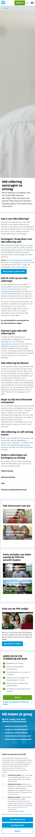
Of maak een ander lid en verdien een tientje (16, 703)
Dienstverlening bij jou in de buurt (18, 736)
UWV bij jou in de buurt (14, 250)
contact (16, 262)
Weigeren (17, 831)
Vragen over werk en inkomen (16, 733)
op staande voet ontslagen (21, 260)
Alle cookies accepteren (17, 819)
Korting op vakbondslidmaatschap (14, 489)
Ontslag (6, 8)
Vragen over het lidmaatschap (16, 729)
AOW (3, 483)
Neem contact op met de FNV (16, 726)
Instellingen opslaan (17, 825)
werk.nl (31, 250)
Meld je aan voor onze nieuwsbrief (18, 739)
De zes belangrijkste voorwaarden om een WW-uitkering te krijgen (15, 321)
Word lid (17, 697)
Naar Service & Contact (12, 644)
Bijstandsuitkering (8, 477)
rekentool (20, 392)
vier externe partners (17, 807)
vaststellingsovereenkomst (11, 291)
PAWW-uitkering (7, 471)
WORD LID (19, 3)
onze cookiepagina (26, 814)
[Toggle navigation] (32, 3)
